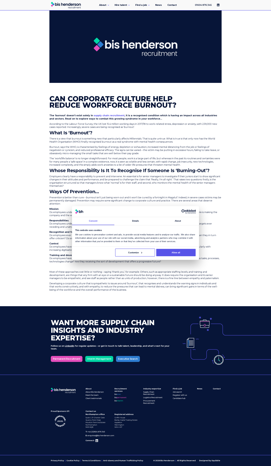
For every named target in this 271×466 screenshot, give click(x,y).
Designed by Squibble (209, 460)
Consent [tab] (93, 221)
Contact (172, 5)
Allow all (176, 252)
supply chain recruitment (109, 115)
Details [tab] (135, 221)
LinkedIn (69, 346)
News (158, 5)
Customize (133, 252)
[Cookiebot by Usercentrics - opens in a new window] (183, 211)
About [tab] (178, 221)
